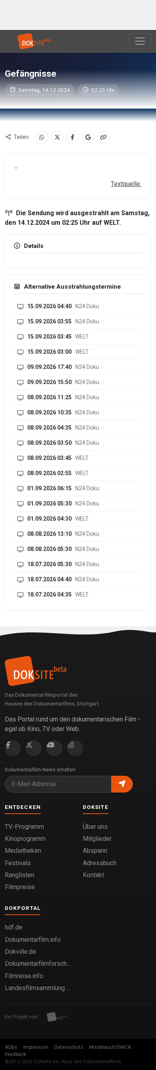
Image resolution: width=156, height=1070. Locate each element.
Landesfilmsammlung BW (39, 988)
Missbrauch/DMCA (110, 1047)
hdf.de (13, 927)
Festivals (18, 863)
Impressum (35, 1047)
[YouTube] (54, 748)
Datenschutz (68, 1047)
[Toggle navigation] (140, 41)
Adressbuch (99, 863)
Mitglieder (97, 838)
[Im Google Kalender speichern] (88, 137)
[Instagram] (75, 748)
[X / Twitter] (57, 137)
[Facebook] (72, 137)
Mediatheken (23, 850)
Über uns (95, 826)
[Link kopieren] (103, 137)
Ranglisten (19, 875)
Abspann (95, 850)
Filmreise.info (24, 976)
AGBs (11, 1047)
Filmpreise (20, 887)
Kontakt (93, 875)
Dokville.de (20, 951)
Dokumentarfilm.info (33, 939)
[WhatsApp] (42, 137)
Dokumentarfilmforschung (39, 963)
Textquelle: (126, 184)
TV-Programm (24, 826)
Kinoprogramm (25, 838)
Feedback (15, 1054)
